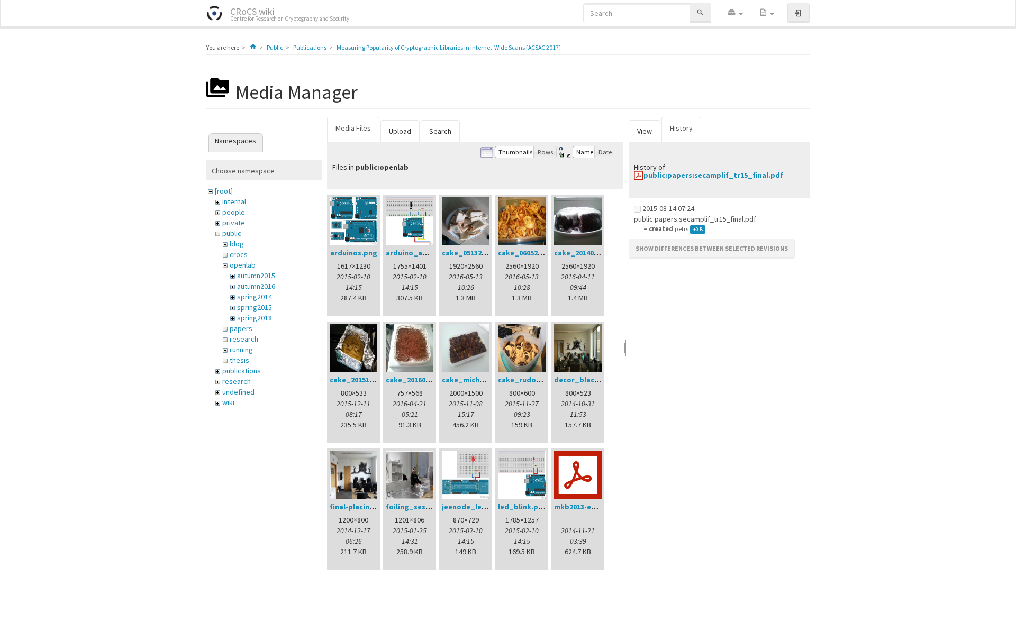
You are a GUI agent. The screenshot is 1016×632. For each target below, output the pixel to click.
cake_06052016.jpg (530, 253)
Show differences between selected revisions (712, 248)
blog (237, 244)
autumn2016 (256, 286)
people (233, 212)
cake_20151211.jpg (362, 379)
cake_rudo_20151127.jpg (541, 379)
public (231, 233)
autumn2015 (256, 275)
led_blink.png (522, 506)
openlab (243, 265)
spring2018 (254, 318)
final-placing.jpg (359, 506)
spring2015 (254, 307)
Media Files (353, 128)
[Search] (700, 13)
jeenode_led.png (472, 506)
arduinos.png (353, 253)
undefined (238, 392)
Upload (400, 131)
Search (440, 131)
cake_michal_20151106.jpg (488, 379)
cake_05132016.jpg (474, 253)
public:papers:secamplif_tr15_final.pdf (713, 175)
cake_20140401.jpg (586, 253)
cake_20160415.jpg (418, 379)
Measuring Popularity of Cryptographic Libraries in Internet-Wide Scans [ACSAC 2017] (449, 47)
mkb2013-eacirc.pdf (588, 506)
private (233, 222)
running (241, 349)
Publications (309, 47)
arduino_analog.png (422, 253)
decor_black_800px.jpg (595, 379)
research (244, 339)
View (644, 131)
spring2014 (254, 296)
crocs (239, 254)
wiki (228, 402)
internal (234, 201)
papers (241, 328)
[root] (224, 191)
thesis (239, 360)
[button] (735, 13)
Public (275, 47)
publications (241, 370)
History (681, 128)
